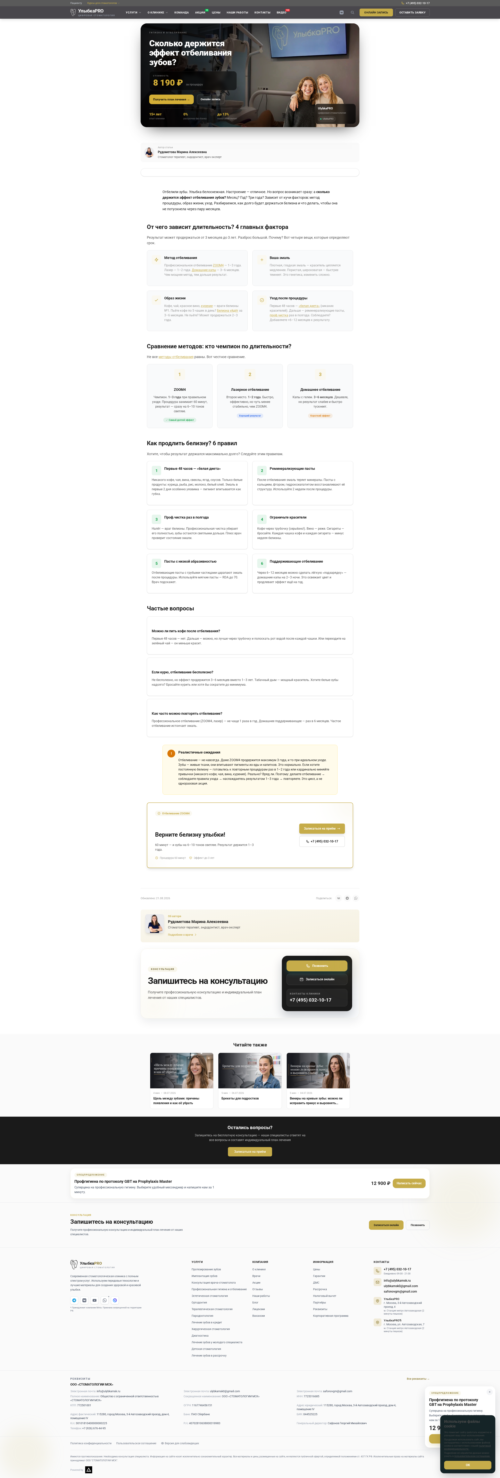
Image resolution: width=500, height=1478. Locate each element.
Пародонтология (202, 1315)
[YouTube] (94, 1300)
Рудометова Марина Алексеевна (182, 152)
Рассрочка (320, 1289)
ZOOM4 (218, 265)
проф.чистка (279, 315)
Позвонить (418, 1225)
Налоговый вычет (324, 1295)
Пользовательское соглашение (136, 1443)
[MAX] (115, 1300)
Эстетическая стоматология (210, 1295)
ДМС (316, 1282)
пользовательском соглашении (472, 1456)
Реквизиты (320, 1309)
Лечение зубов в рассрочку (209, 1355)
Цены (316, 1269)
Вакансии (258, 1315)
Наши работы (261, 1295)
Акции (256, 1282)
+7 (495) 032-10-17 (397, 1269)
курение (207, 306)
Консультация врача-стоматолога (214, 1282)
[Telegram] (74, 1300)
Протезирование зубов (206, 1269)
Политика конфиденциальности (91, 1443)
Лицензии (258, 1309)
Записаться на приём (250, 1151)
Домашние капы (204, 270)
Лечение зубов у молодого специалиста (217, 1342)
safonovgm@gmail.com (400, 1291)
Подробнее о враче (180, 934)
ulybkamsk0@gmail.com (401, 1286)
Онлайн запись (376, 12)
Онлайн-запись (211, 99)
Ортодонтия (199, 1302)
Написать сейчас (409, 1183)
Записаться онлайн (386, 1225)
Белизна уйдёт (227, 310)
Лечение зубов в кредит (207, 1322)
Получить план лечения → (171, 99)
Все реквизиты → (418, 1378)
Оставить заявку (412, 12)
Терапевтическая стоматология (212, 1309)
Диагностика (200, 1335)
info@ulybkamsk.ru (397, 1280)
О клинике (259, 1269)
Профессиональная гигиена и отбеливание (219, 1289)
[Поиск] (352, 12)
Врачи (256, 1276)
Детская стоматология (206, 1348)
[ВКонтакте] (342, 12)
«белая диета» (309, 306)
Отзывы (257, 1289)
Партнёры (319, 1302)
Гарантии (319, 1276)
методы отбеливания (176, 357)
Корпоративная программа (330, 1315)
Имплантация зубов (204, 1276)
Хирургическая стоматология (211, 1329)
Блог (255, 1302)
